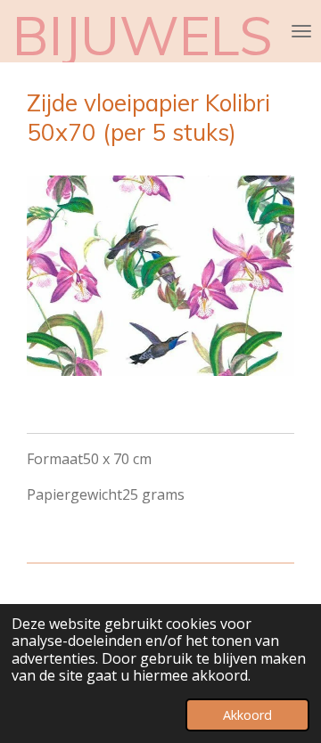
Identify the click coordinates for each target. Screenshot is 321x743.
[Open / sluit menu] (301, 31)
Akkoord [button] (247, 714)
